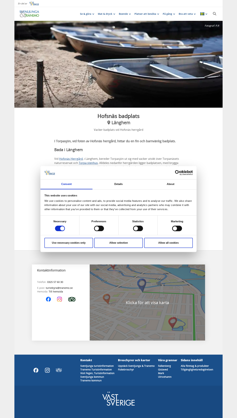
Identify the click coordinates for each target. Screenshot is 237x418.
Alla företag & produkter (195, 365)
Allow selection (118, 242)
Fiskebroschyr (126, 369)
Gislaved (163, 369)
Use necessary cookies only (69, 242)
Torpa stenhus (88, 163)
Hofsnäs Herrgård (71, 159)
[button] (118, 64)
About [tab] (170, 184)
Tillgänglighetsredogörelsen (197, 369)
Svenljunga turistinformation (97, 365)
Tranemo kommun (91, 380)
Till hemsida (56, 291)
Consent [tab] (66, 184)
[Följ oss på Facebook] (48, 299)
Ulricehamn (165, 376)
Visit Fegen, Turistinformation (97, 373)
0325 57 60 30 (55, 282)
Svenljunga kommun (92, 376)
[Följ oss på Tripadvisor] (71, 299)
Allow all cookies (168, 242)
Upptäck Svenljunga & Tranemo (136, 365)
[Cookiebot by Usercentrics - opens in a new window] (177, 172)
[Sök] (214, 14)
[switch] (99, 228)
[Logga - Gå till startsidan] (32, 13)
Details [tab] (118, 184)
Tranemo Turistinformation (96, 369)
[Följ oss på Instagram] (59, 299)
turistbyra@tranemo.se (59, 287)
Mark (161, 373)
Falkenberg (164, 365)
